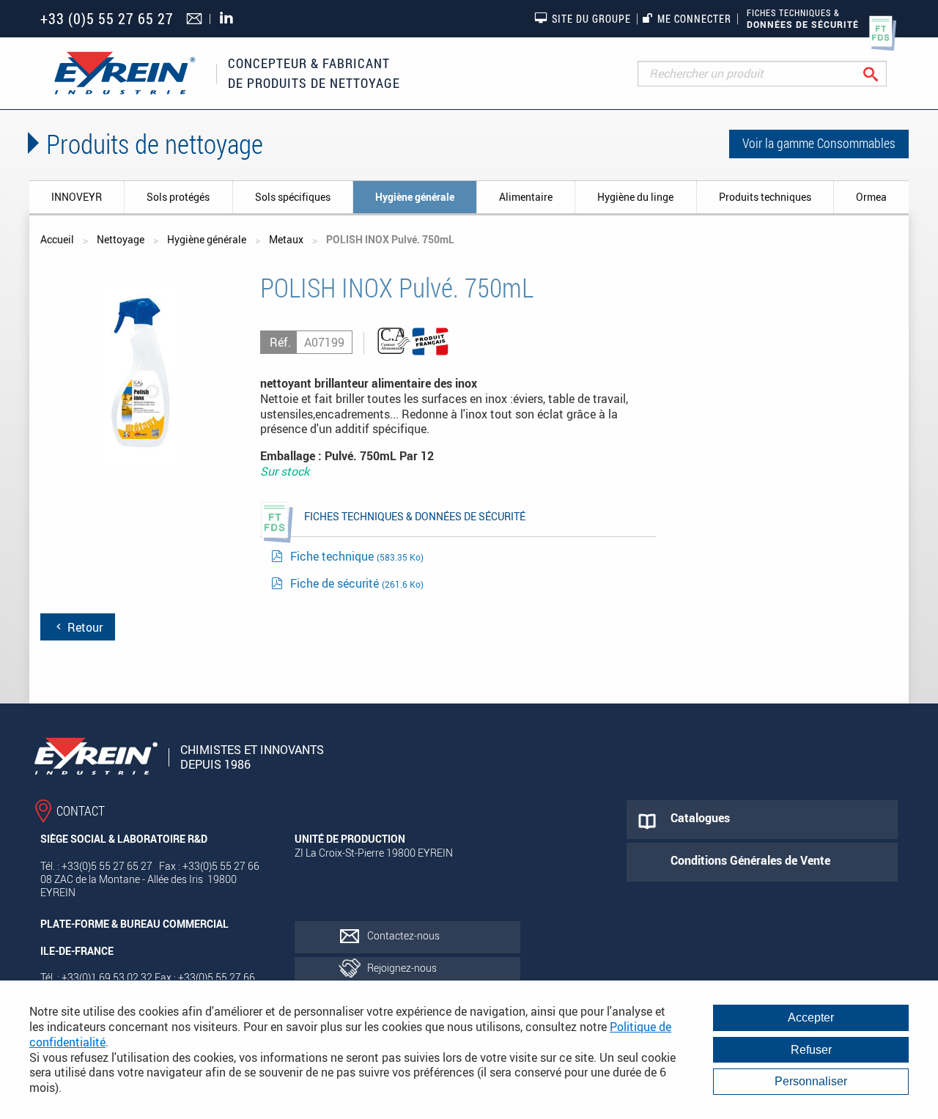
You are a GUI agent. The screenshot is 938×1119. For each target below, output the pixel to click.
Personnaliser (811, 1081)
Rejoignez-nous (402, 968)
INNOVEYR (76, 197)
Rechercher (882, 73)
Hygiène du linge (635, 197)
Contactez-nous (403, 935)
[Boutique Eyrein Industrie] (124, 73)
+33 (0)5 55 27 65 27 (107, 19)
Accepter (811, 1017)
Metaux (286, 239)
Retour (83, 627)
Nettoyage (120, 239)
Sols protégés (178, 197)
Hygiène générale (414, 197)
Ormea (871, 197)
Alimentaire (526, 197)
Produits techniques (765, 197)
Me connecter (694, 19)
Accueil (57, 239)
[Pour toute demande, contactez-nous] (196, 20)
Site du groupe (591, 19)
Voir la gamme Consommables (818, 143)
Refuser (811, 1050)
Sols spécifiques (292, 197)
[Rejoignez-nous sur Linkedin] (230, 19)
